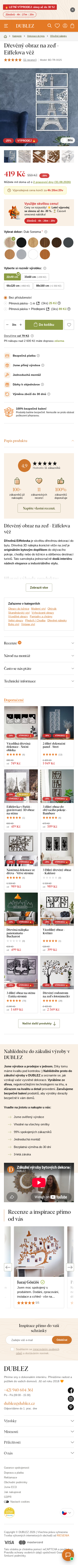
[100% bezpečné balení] (9, 412)
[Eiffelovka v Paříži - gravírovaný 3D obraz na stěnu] (21, 786)
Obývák (52, 608)
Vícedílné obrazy (18, 616)
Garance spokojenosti (16, 1467)
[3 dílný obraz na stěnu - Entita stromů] (21, 972)
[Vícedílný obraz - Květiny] (57, 909)
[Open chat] (68, 1555)
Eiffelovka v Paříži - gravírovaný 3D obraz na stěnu (20, 810)
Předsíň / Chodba (35, 620)
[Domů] (5, 36)
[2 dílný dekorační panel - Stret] (57, 723)
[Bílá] (10, 156)
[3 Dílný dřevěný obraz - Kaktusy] (57, 849)
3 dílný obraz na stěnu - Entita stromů (21, 994)
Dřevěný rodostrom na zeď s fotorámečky (56, 994)
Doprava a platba (14, 1472)
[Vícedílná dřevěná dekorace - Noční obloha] (21, 723)
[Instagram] (71, 1399)
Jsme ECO (10, 1487)
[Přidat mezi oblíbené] (69, 325)
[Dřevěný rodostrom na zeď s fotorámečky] (57, 972)
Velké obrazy (15, 620)
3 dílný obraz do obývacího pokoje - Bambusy (55, 810)
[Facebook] (71, 1390)
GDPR (7, 1496)
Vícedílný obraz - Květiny (54, 931)
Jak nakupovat (12, 1492)
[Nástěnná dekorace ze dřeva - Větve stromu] (21, 849)
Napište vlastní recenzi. (39, 508)
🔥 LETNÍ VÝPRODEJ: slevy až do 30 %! (30, 7)
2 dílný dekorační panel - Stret (54, 745)
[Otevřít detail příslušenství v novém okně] (37, 303)
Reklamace (10, 1477)
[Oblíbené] (57, 26)
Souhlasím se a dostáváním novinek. (37, 1351)
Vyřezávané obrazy (43, 612)
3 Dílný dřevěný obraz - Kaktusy (57, 871)
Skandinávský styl (19, 612)
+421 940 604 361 (18, 1389)
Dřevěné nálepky (57, 620)
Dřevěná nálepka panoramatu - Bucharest (18, 933)
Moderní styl (38, 608)
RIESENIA (63, 1535)
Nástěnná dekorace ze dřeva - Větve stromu (21, 871)
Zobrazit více (39, 587)
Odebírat (62, 1339)
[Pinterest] (71, 1407)
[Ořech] (39, 156)
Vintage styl (28, 624)
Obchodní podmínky (15, 1482)
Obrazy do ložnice (18, 608)
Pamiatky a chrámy (41, 616)
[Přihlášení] (65, 26)
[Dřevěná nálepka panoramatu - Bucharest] (21, 909)
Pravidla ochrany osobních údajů (23, 1552)
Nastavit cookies (20, 1501)
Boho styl (13, 624)
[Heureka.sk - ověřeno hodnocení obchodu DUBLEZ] (9, 1512)
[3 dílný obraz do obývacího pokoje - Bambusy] (57, 786)
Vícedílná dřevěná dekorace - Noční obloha (18, 747)
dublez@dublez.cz (19, 1403)
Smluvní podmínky (15, 1555)
